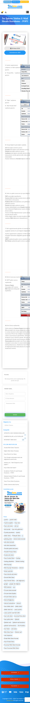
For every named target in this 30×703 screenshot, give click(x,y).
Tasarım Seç (8, 1)
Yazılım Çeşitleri (8, 523)
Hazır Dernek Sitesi (9, 580)
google (6, 584)
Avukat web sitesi (9, 555)
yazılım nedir (13, 519)
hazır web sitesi (8, 616)
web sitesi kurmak (9, 542)
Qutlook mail (7, 622)
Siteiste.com (9, 700)
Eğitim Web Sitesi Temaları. (11, 451)
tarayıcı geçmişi (8, 571)
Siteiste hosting (20, 561)
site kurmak (7, 529)
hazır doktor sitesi (9, 606)
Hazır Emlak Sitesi (9, 641)
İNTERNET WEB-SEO (10, 439)
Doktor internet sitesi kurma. (11, 484)
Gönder (15, 414)
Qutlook (17, 619)
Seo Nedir (7, 629)
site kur (16, 526)
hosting (18, 558)
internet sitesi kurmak (19, 539)
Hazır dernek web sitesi (10, 574)
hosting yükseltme (9, 561)
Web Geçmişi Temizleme (11, 568)
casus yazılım (18, 609)
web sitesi (14, 629)
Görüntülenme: (15, 52)
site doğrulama (20, 580)
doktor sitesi (7, 535)
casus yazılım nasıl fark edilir (12, 612)
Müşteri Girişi (16, 1)
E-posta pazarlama (9, 532)
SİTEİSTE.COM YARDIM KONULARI (14, 433)
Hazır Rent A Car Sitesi (10, 454)
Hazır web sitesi (8, 526)
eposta (18, 532)
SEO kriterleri (7, 587)
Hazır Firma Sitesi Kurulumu (11, 481)
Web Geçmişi (7, 564)
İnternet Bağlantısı (9, 600)
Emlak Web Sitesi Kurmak (11, 638)
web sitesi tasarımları (10, 545)
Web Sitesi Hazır (8, 632)
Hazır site (17, 523)
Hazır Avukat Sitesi (9, 558)
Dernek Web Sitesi (9, 577)
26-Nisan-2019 (15, 48)
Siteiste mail (18, 632)
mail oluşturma (8, 635)
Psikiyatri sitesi (16, 535)
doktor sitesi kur (8, 609)
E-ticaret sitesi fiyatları (10, 593)
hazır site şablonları (17, 529)
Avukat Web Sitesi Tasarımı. (11, 447)
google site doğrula (15, 584)
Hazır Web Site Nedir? (10, 467)
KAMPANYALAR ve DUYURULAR (13, 436)
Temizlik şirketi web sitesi (11, 548)
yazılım (6, 519)
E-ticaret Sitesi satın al (10, 596)
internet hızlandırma (9, 603)
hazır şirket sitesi (8, 619)
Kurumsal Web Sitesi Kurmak (12, 645)
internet (21, 568)
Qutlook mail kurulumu (19, 622)
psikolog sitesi (8, 539)
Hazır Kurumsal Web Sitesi (11, 648)
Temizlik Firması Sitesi (10, 551)
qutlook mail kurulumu (10, 625)
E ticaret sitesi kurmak (10, 590)
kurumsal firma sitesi (19, 616)
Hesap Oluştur (25, 1)
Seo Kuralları (21, 625)
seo (14, 587)
